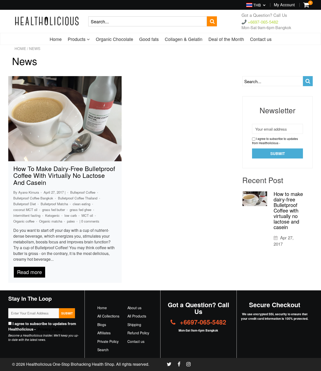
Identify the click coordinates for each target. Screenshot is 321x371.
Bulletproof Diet (24, 203)
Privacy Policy (49, 329)
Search (103, 349)
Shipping (134, 324)
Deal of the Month (226, 39)
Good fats (149, 39)
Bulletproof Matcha (54, 203)
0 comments (90, 221)
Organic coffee (23, 221)
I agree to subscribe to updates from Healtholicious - (275, 140)
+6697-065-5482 (262, 22)
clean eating (81, 203)
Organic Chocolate (114, 39)
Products (77, 39)
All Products (136, 316)
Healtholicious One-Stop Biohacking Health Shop (70, 364)
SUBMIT (67, 313)
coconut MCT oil (25, 209)
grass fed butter (53, 209)
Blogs (101, 324)
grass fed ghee (80, 209)
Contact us (261, 39)
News (24, 61)
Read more (29, 272)
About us (134, 307)
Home (56, 39)
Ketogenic (52, 215)
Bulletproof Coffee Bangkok (33, 198)
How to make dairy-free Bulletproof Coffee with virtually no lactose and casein (64, 175)
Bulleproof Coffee (82, 192)
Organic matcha (50, 221)
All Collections (108, 316)
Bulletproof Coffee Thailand (77, 198)
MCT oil (87, 215)
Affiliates (104, 332)
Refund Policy (138, 332)
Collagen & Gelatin (183, 39)
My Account (284, 5)
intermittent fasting (26, 215)
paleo (71, 221)
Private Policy (108, 341)
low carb (70, 215)
